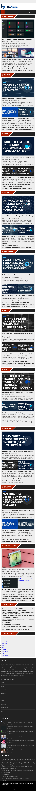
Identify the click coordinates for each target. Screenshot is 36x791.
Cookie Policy (5, 784)
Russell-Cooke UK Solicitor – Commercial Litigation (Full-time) (18, 363)
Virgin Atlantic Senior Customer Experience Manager (15, 629)
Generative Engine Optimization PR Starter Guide (14, 68)
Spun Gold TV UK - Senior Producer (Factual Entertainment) (26, 295)
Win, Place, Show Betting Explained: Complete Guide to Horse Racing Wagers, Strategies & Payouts (18, 613)
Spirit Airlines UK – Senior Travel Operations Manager (16, 184)
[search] (29, 12)
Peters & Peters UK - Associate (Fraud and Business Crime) (17, 333)
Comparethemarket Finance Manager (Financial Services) (17, 422)
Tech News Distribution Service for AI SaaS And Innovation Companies (17, 627)
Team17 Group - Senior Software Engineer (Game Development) (10, 471)
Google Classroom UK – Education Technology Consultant (17, 129)
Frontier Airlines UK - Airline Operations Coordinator (26, 177)
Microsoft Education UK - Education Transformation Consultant (18, 125)
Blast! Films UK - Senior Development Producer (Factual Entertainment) (18, 275)
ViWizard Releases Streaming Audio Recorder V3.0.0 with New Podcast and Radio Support (18, 39)
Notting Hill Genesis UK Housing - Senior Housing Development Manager (18, 510)
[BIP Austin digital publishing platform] (9, 6)
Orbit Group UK (6, 537)
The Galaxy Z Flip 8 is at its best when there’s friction (16, 569)
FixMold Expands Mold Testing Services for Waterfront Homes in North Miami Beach (18, 619)
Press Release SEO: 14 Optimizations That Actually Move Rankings (26, 59)
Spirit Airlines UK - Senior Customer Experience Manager (10, 177)
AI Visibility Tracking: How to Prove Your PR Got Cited (15, 67)
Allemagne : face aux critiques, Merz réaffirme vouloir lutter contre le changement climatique (18, 596)
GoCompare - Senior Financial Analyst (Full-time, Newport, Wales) (26, 413)
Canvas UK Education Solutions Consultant (26, 118)
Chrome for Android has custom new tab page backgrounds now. (10, 589)
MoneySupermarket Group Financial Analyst (10, 413)
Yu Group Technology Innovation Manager (13, 482)
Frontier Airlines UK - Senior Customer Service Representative (18, 157)
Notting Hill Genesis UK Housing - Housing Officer (26, 530)
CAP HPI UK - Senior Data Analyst (10, 245)
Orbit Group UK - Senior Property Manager (10, 530)
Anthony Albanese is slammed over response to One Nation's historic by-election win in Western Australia (21, 750)
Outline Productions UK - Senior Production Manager (15, 302)
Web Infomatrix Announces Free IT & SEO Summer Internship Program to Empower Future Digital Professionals (17, 609)
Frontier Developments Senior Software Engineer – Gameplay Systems (26, 471)
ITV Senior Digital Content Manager (11, 624)
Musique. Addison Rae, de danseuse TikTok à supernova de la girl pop (18, 598)
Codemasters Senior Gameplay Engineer (12, 479)
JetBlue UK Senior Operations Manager (12, 186)
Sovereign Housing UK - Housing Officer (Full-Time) (15, 539)
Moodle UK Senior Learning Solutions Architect (14, 98)
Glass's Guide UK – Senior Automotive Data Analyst (26, 236)
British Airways (6, 622)
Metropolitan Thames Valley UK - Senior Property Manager (17, 541)
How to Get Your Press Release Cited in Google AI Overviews (17, 70)
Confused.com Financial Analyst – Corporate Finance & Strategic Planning (18, 392)
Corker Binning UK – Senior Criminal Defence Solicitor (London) (26, 354)
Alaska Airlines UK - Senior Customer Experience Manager (17, 188)
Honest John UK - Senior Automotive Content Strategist (16, 247)
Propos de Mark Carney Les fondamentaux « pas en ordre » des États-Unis (18, 600)
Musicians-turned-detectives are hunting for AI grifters (26, 589)
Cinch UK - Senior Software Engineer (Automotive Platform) (10, 236)
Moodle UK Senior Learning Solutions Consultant (10, 118)
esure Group (5, 424)
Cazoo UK (4, 243)
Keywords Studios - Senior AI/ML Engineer (13, 481)
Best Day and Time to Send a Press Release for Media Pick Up (10, 59)
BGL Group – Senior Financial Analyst (11, 420)
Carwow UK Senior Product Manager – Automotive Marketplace (18, 216)
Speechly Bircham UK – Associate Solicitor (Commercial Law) (17, 365)
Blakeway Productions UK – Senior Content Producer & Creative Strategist (10, 295)
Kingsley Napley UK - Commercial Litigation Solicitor (15, 361)
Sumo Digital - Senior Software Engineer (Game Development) (18, 451)
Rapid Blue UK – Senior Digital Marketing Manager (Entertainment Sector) (18, 304)
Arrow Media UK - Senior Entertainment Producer (14, 306)
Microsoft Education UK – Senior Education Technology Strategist (18, 127)
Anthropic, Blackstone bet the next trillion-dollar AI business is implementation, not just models (18, 616)
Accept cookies (18, 788)
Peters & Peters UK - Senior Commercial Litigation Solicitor (10, 354)
